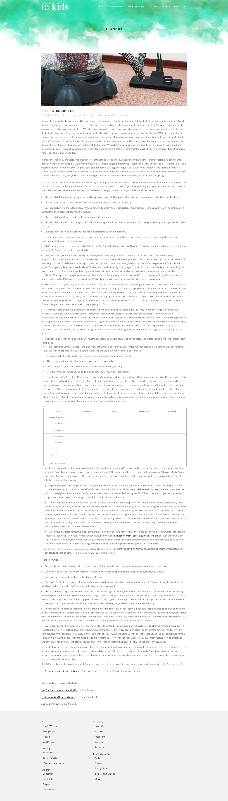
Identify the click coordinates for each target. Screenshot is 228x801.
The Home (98, 722)
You (43, 722)
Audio (97, 757)
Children (66, 114)
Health (46, 736)
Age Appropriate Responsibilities (62, 671)
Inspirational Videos (104, 773)
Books (97, 763)
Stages (46, 784)
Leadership (101, 114)
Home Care (89, 114)
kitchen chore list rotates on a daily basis (138, 535)
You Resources (50, 741)
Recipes (98, 741)
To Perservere (50, 757)
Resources (48, 789)
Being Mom (49, 731)
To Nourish (48, 752)
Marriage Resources (53, 763)
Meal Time (99, 736)
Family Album (101, 768)
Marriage (46, 748)
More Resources (101, 753)
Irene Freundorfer (119, 114)
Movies (98, 778)
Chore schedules (53, 591)
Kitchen (98, 731)
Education (76, 114)
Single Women (50, 726)
